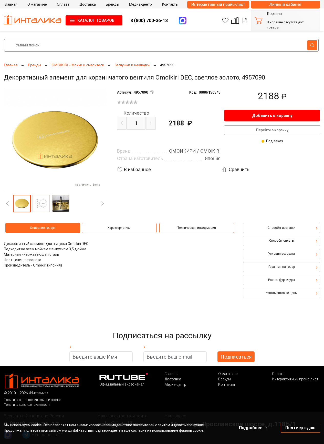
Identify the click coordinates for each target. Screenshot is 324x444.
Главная (172, 374)
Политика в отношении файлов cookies (32, 400)
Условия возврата (281, 253)
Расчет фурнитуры (281, 280)
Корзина (274, 14)
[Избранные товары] (225, 20)
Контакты (226, 384)
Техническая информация (196, 228)
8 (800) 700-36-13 (149, 20)
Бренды (224, 379)
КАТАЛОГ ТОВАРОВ (95, 20)
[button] (21, 203)
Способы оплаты (281, 240)
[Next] (102, 203)
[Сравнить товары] (235, 20)
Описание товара (43, 228)
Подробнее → (253, 427)
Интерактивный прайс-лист (218, 4)
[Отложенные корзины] (245, 20)
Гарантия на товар (281, 267)
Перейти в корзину (272, 130)
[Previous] (7, 203)
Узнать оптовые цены (281, 293)
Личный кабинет (285, 4)
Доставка (173, 379)
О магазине (227, 374)
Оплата (278, 374)
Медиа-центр (175, 384)
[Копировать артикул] (151, 92)
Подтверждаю (300, 427)
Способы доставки (281, 228)
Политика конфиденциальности (27, 405)
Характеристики (119, 228)
